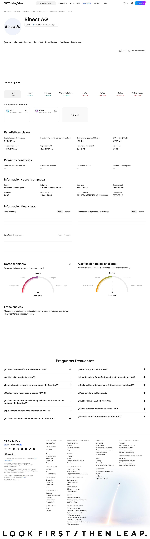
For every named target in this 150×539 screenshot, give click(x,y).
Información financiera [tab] (22, 42)
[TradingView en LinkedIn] (21, 449)
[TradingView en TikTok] (30, 449)
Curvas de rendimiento (53, 495)
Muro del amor (100, 445)
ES (127, 3)
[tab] (60, 211)
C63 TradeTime (72, 502)
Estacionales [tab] (76, 42)
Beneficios (49, 482)
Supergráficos (50, 443)
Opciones (49, 497)
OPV (47, 487)
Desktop (49, 510)
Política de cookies (73, 515)
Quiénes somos (72, 480)
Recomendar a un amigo (104, 447)
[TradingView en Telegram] (25, 449)
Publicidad (122, 458)
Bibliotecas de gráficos (127, 445)
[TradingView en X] (5, 449)
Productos (63, 3)
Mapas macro (50, 500)
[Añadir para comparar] (26, 111)
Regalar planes (72, 450)
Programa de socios (126, 463)
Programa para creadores (104, 450)
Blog (68, 484)
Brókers (97, 3)
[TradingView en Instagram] (17, 449)
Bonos (48, 454)
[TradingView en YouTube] (13, 449)
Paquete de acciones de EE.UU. (77, 474)
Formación (99, 463)
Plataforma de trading (126, 452)
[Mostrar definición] (26, 138)
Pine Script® (50, 502)
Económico (49, 480)
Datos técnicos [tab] (51, 42)
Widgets (122, 443)
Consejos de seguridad (74, 519)
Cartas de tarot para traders (76, 500)
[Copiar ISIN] (97, 195)
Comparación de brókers (75, 460)
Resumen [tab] (7, 42)
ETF (47, 452)
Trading (98, 460)
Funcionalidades (72, 443)
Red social (99, 443)
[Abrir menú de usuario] (132, 3)
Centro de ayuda (72, 487)
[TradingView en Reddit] (34, 449)
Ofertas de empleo (73, 489)
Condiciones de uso (73, 508)
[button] (68, 3)
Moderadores (100, 454)
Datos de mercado (73, 447)
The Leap (70, 463)
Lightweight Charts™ (126, 447)
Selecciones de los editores (105, 465)
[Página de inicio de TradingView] (13, 3)
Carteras (49, 493)
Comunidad (75, 3)
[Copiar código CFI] (122, 195)
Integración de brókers (127, 460)
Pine (47, 463)
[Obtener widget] (124, 50)
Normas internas (101, 452)
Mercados (87, 3)
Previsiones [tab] (64, 42)
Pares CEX (49, 458)
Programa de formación (127, 465)
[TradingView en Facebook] (9, 449)
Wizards (98, 474)
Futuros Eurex (71, 471)
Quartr (24, 477)
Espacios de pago (102, 478)
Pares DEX (49, 460)
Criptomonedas (51, 456)
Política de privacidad (74, 513)
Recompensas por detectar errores (78, 522)
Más (105, 3)
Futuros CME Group (73, 469)
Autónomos (99, 476)
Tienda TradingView (73, 497)
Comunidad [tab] (38, 42)
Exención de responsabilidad (76, 510)
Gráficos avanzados (126, 450)
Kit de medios (71, 491)
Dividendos (49, 484)
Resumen (70, 456)
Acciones (49, 449)
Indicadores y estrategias (104, 471)
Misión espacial (72, 482)
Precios (69, 445)
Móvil (47, 508)
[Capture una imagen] (120, 50)
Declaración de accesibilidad (76, 517)
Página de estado (73, 524)
